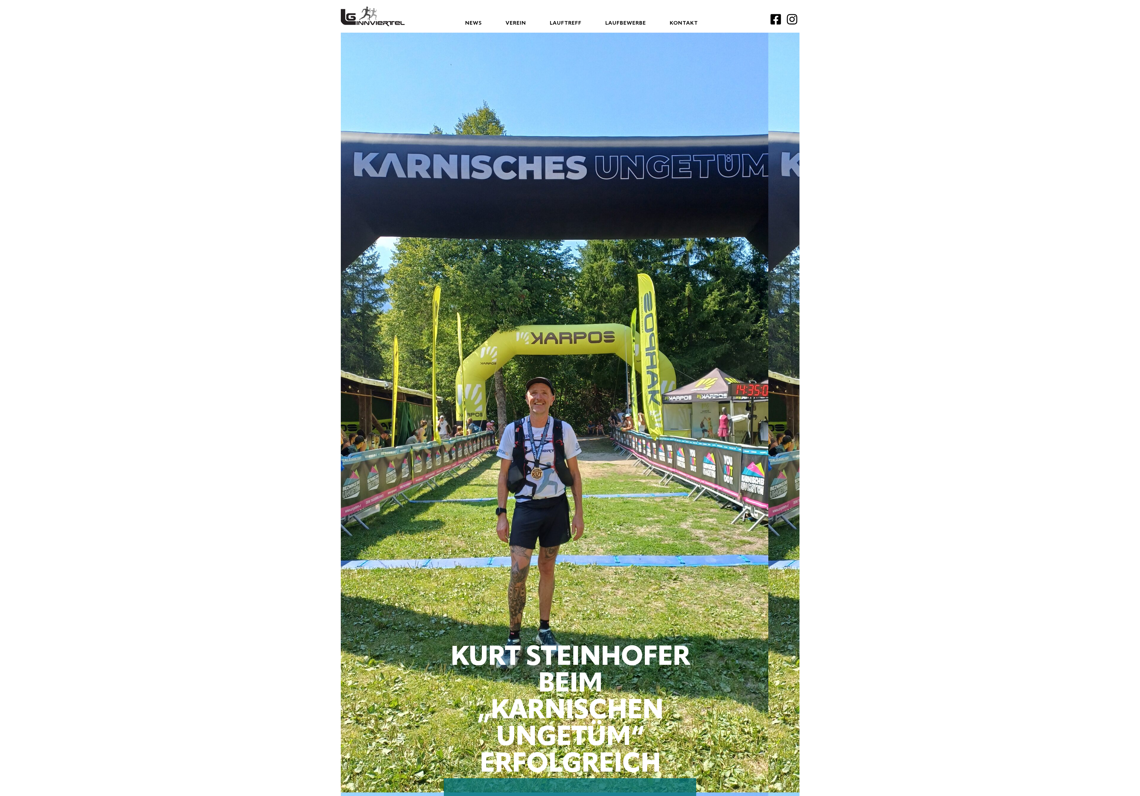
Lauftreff (566, 23)
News (473, 23)
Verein (516, 23)
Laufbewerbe (625, 23)
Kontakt (684, 23)
